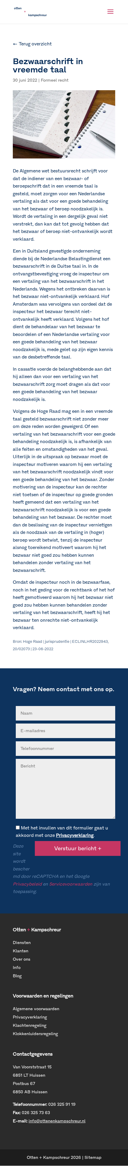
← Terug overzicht (32, 44)
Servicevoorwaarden (70, 884)
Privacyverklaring (74, 835)
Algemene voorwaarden (36, 1008)
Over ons (21, 959)
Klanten (20, 951)
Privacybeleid (27, 884)
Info (17, 967)
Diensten (22, 942)
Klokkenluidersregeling (35, 1033)
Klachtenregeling (29, 1025)
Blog (17, 975)
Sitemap (93, 1157)
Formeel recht (54, 80)
